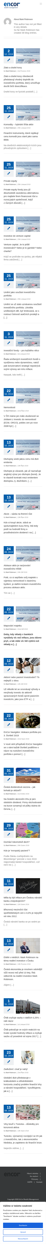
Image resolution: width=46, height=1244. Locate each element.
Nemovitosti (9, 407)
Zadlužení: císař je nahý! (16, 1069)
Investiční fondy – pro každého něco (21, 350)
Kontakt (39, 1182)
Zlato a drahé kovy (13, 67)
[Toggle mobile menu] (41, 3)
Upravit (23, 1232)
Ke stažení (34, 1176)
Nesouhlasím (23, 1239)
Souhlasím (23, 1225)
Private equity (10, 181)
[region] (23, 1223)
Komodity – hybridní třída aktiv (18, 124)
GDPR (29, 1182)
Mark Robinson (11, 71)
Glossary (34, 1179)
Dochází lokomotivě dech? (17, 842)
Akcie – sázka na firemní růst (18, 514)
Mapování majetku (13, 625)
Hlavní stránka (32, 1173)
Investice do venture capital (17, 236)
